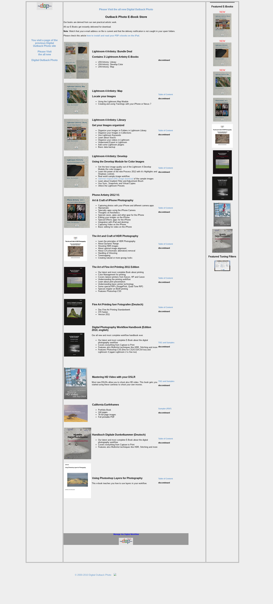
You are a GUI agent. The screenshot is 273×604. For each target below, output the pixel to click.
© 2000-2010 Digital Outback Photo (93, 575)
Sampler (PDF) (164, 409)
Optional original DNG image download (115, 178)
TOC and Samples (166, 343)
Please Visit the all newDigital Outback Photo (44, 50)
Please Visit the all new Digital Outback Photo (126, 9)
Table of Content (165, 94)
